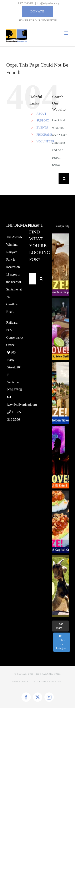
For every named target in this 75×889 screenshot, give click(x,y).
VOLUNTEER (45, 141)
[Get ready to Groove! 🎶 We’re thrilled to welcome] (60, 457)
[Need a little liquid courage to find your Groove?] (60, 329)
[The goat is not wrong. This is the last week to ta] (60, 586)
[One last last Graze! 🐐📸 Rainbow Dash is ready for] (60, 264)
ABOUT (41, 113)
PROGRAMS (44, 134)
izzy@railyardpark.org (48, 3)
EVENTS (42, 127)
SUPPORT (42, 120)
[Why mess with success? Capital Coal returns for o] (60, 522)
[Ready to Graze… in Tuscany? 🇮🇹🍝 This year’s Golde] (60, 393)
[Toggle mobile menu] (66, 33)
